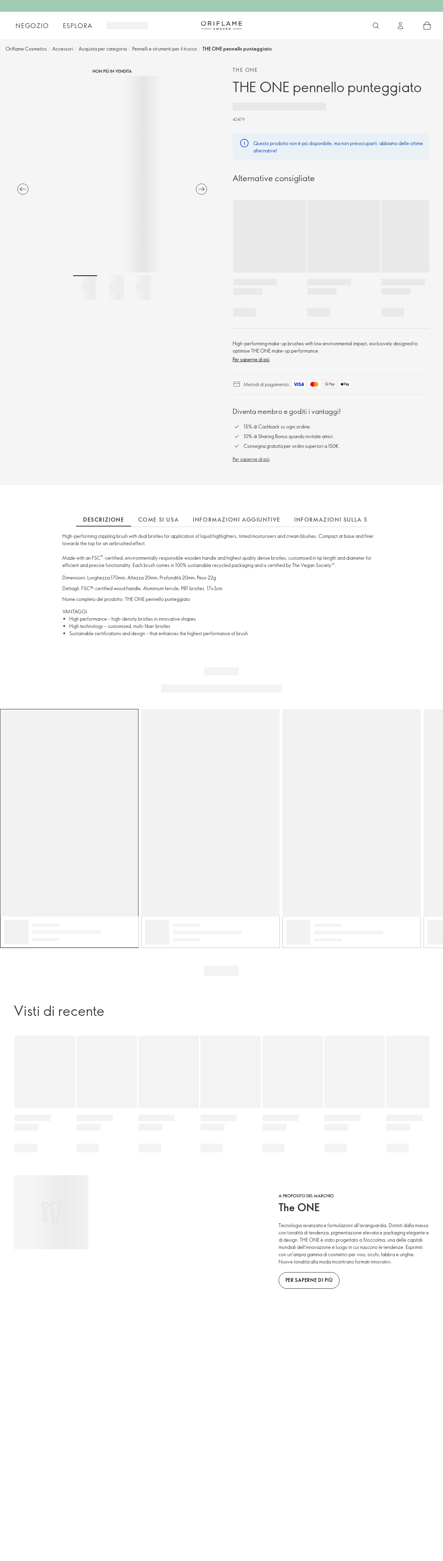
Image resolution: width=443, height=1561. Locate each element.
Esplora (78, 25)
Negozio (32, 25)
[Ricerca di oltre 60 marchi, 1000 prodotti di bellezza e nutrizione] (376, 25)
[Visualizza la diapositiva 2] (112, 287)
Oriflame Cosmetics (26, 48)
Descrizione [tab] (103, 519)
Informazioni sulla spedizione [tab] (347, 519)
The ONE (245, 69)
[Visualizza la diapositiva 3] (139, 287)
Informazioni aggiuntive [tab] (236, 519)
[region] (112, 174)
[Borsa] (427, 25)
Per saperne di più (251, 359)
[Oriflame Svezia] (221, 25)
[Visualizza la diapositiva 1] (85, 287)
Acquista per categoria (103, 48)
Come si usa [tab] (158, 519)
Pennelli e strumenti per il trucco (164, 48)
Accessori (62, 48)
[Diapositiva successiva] (201, 189)
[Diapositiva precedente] (22, 189)
